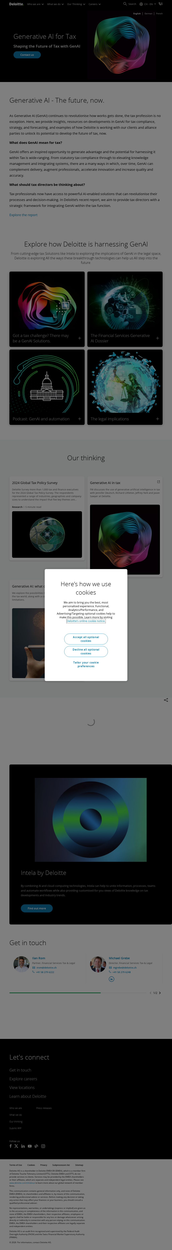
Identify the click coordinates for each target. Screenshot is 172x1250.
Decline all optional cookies (86, 651)
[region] (86, 625)
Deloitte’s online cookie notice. (86, 621)
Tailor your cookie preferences (86, 664)
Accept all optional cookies (86, 639)
